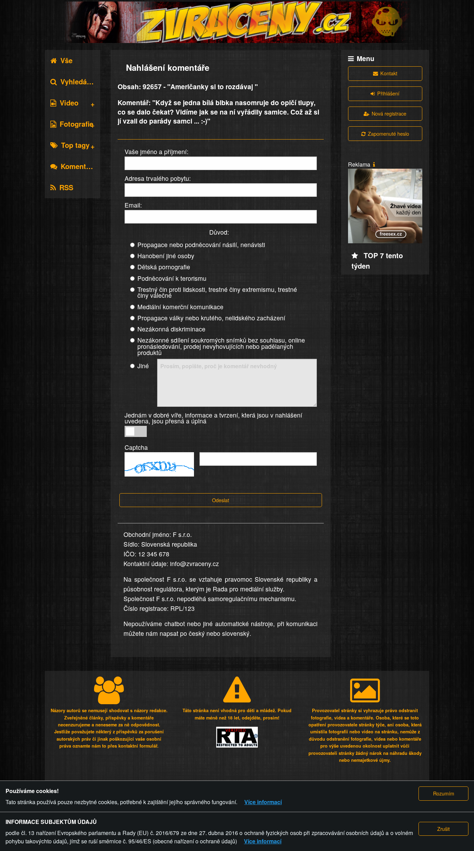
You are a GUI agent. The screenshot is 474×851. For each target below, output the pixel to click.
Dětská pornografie (163, 266)
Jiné (143, 365)
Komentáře (78, 166)
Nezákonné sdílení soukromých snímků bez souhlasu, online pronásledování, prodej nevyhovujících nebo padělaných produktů (221, 346)
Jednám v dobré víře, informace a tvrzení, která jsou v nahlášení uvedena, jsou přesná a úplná (213, 418)
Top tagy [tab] (75, 145)
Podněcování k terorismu (171, 278)
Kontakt (388, 73)
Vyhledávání (80, 81)
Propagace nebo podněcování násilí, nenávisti (201, 244)
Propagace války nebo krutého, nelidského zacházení (211, 317)
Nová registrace (389, 113)
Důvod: (219, 232)
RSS (66, 187)
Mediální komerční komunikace (180, 306)
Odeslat (220, 500)
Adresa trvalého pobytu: (158, 178)
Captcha (136, 447)
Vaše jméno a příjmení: (156, 151)
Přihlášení (388, 93)
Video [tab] (69, 103)
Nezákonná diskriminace (171, 329)
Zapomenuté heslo (388, 133)
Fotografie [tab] (76, 124)
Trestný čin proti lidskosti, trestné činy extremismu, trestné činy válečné (217, 292)
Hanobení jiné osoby (165, 255)
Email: (133, 205)
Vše (66, 60)
